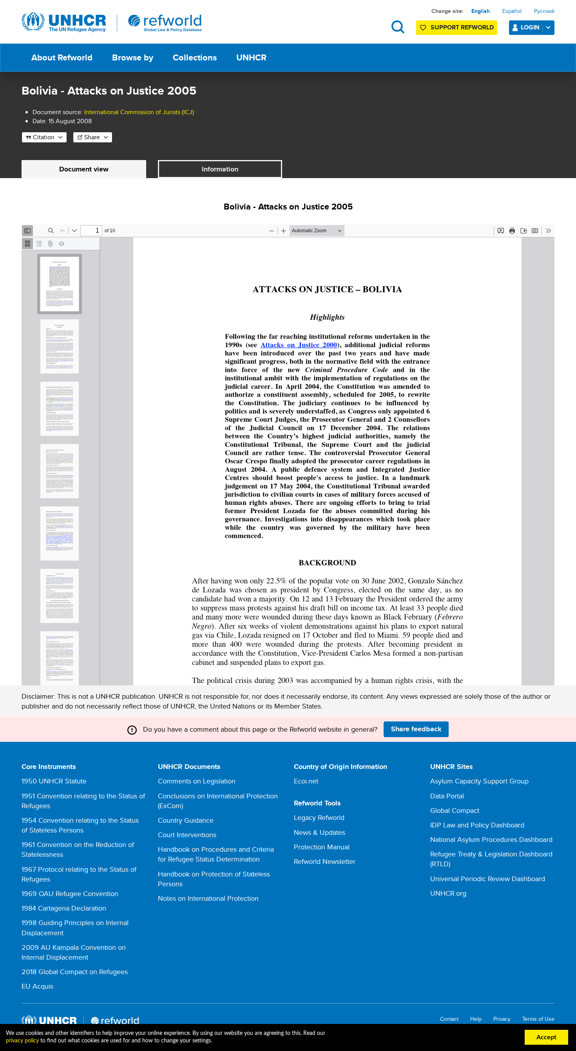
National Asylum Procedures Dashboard (491, 839)
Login (530, 27)
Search (397, 26)
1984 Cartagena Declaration (64, 908)
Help (476, 1019)
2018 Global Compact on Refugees (75, 971)
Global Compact (454, 810)
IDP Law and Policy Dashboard (477, 825)
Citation (43, 137)
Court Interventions (187, 835)
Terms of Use (538, 1019)
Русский (544, 11)
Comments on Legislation (196, 781)
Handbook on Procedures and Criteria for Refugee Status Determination (216, 854)
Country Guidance (186, 820)
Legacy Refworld (319, 817)
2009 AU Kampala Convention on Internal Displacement (74, 952)
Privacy (502, 1019)
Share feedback (416, 729)
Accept (546, 1037)
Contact (449, 1019)
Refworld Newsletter (324, 861)
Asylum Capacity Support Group (479, 781)
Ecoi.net (306, 781)
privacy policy (22, 1041)
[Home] (112, 22)
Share (92, 137)
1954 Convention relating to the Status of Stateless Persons (80, 825)
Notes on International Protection (208, 898)
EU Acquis (37, 986)
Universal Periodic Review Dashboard (487, 878)
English (480, 11)
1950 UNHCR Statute (54, 781)
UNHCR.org (448, 893)
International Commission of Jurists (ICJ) (139, 112)
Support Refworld (462, 27)
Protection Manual (322, 847)
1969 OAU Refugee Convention (70, 893)
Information (220, 169)
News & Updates (319, 832)
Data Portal (447, 796)
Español (512, 11)
